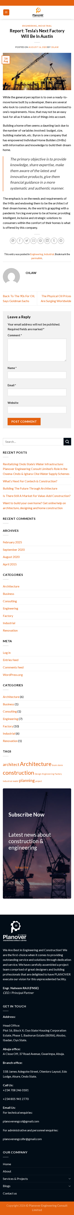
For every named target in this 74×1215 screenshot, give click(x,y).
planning (27, 780)
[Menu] (6, 12)
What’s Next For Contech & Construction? (30, 481)
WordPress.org (13, 674)
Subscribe (21, 867)
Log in (7, 652)
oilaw (55, 47)
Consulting (10, 601)
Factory (8, 615)
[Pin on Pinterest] (40, 241)
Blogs (6, 1186)
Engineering (29, 26)
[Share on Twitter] (27, 241)
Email (12, 385)
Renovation (10, 630)
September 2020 (14, 549)
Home (7, 1164)
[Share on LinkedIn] (47, 241)
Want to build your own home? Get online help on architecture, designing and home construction (34, 505)
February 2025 (12, 542)
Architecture (11, 586)
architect (11, 764)
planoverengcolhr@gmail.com (22, 1139)
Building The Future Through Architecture (30, 488)
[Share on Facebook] (20, 241)
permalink (36, 258)
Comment (15, 335)
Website (13, 402)
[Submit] (67, 441)
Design (38, 774)
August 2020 (11, 557)
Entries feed (10, 660)
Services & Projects (15, 1178)
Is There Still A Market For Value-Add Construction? (37, 496)
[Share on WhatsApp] (13, 241)
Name (12, 368)
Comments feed (13, 667)
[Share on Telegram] (61, 241)
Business (8, 593)
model (15, 781)
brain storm (57, 765)
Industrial (45, 26)
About (7, 1171)
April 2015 (10, 564)
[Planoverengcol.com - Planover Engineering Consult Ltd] (38, 12)
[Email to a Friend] (33, 241)
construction (18, 772)
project (38, 781)
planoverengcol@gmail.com (21, 1121)
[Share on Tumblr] (54, 241)
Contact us (10, 1193)
